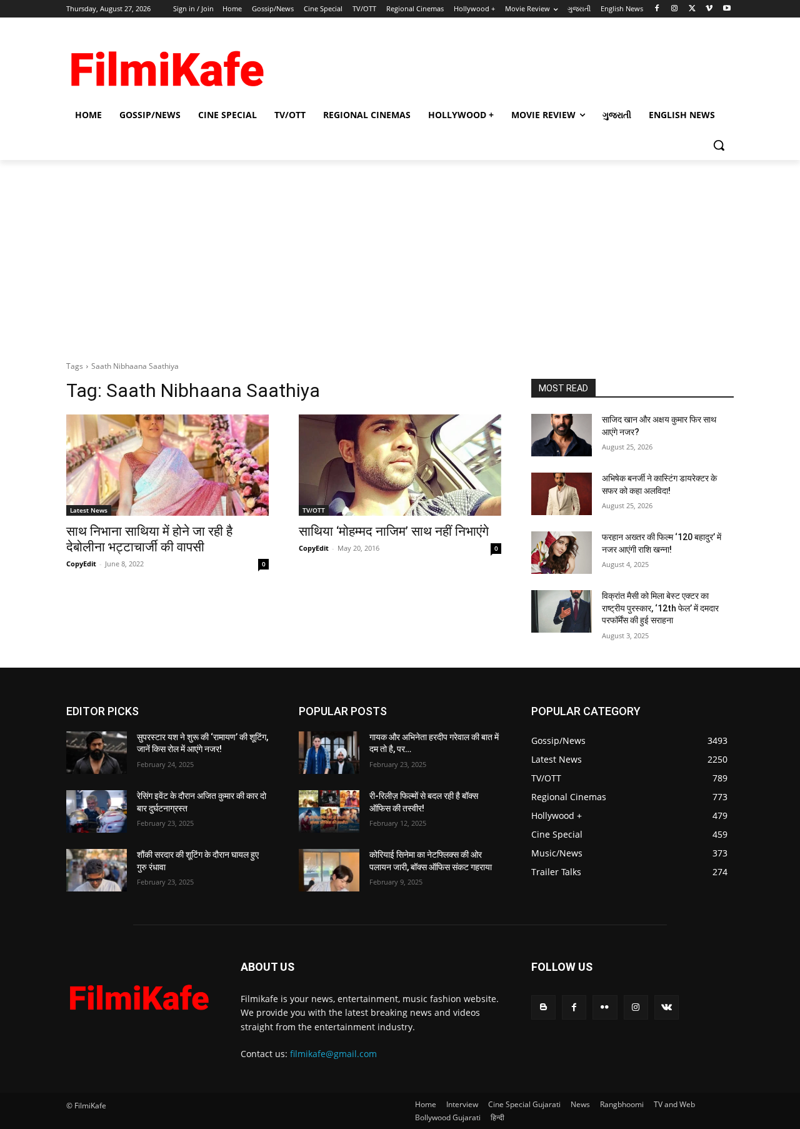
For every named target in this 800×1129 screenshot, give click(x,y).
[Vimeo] (709, 9)
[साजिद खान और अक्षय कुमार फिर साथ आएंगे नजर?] (561, 435)
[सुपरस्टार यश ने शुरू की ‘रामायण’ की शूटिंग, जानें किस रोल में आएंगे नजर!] (96, 752)
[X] (692, 9)
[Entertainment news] (138, 994)
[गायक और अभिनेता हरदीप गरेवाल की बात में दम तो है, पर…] (329, 752)
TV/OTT (313, 510)
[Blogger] (543, 1007)
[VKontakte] (666, 1007)
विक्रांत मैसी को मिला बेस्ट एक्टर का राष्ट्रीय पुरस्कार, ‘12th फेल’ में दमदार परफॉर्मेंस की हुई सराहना (660, 608)
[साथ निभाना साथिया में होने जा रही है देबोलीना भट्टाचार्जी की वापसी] (167, 465)
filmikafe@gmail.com (333, 1054)
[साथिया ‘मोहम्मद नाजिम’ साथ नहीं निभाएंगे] (400, 465)
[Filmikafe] (166, 64)
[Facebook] (657, 9)
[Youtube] (726, 9)
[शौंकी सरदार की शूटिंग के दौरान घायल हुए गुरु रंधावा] (96, 870)
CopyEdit (81, 563)
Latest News (89, 510)
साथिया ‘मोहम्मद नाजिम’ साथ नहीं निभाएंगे (394, 531)
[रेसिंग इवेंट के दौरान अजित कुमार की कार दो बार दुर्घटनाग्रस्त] (96, 811)
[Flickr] (604, 1007)
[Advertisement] (493, 63)
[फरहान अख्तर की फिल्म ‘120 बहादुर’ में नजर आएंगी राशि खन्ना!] (561, 552)
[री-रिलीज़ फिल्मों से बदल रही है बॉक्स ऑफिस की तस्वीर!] (329, 811)
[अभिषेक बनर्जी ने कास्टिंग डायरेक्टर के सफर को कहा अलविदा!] (561, 494)
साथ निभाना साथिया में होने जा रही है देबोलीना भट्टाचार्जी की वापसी (149, 539)
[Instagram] (675, 9)
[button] (719, 145)
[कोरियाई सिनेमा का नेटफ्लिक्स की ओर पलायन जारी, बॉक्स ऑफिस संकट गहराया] (329, 870)
